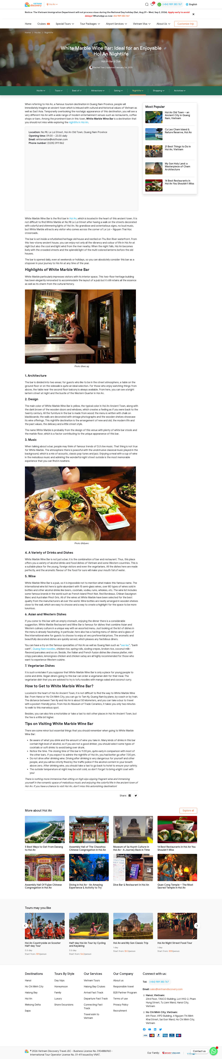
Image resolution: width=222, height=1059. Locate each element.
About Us (162, 23)
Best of (75, 90)
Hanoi (28, 980)
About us (118, 980)
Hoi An (38, 32)
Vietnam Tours (92, 980)
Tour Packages (88, 23)
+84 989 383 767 (121, 16)
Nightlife (49, 32)
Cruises (41, 23)
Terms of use (120, 998)
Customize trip (185, 23)
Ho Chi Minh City (34, 986)
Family (57, 992)
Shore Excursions (63, 1004)
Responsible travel (123, 986)
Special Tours (63, 23)
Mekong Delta (33, 1004)
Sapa (28, 1010)
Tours (57, 90)
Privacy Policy (120, 1004)
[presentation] (25, 926)
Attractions (96, 90)
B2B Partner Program (125, 992)
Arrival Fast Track (93, 992)
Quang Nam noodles (44, 648)
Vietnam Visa (140, 23)
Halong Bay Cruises (94, 986)
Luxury (58, 998)
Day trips (59, 980)
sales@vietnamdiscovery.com (166, 989)
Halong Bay (31, 992)
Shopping (157, 90)
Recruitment (120, 1010)
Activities (178, 90)
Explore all (188, 810)
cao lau (125, 645)
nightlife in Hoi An (78, 122)
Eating (117, 90)
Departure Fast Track (96, 998)
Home (28, 23)
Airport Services (115, 23)
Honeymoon (61, 986)
